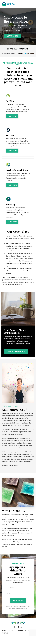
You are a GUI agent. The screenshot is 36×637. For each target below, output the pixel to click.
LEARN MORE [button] (12, 36)
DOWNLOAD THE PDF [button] (16, 352)
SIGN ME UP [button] (18, 601)
